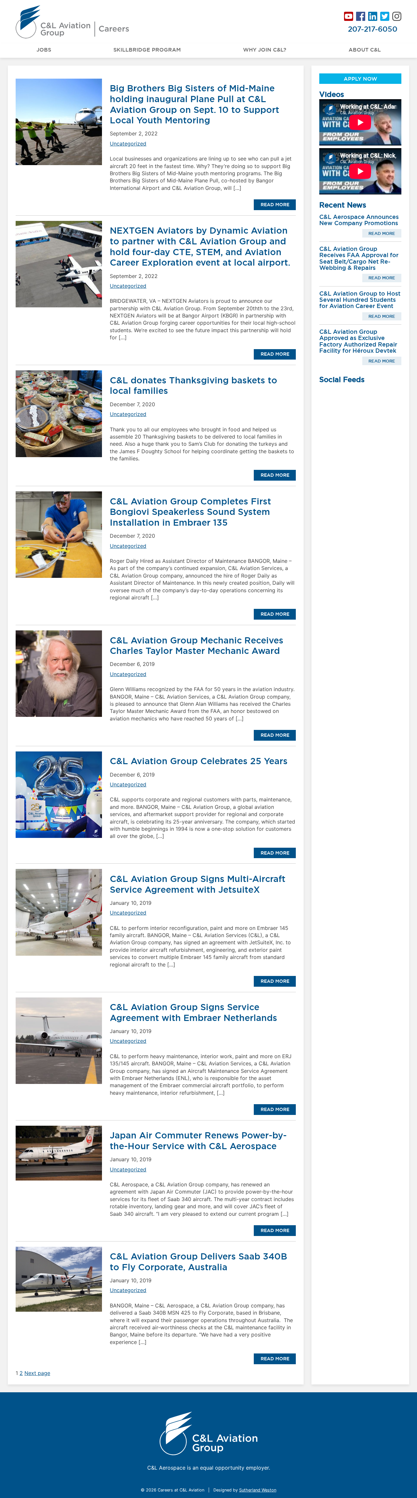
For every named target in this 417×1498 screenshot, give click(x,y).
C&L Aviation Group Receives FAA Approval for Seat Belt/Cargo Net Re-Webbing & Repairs (358, 258)
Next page (37, 1373)
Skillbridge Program (147, 50)
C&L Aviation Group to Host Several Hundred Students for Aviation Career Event (359, 299)
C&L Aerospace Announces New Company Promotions (359, 220)
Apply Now (360, 79)
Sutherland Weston (257, 1490)
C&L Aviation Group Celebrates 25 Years (199, 761)
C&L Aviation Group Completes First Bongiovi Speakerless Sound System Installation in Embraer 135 (190, 511)
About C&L (365, 50)
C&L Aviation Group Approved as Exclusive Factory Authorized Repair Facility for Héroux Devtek (358, 341)
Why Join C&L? (264, 50)
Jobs (43, 50)
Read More (275, 204)
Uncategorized (128, 143)
